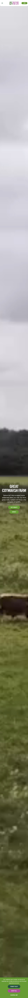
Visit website (14, 507)
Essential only (14, 995)
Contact (14, 512)
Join (24, 3)
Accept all (14, 991)
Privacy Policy (14, 986)
